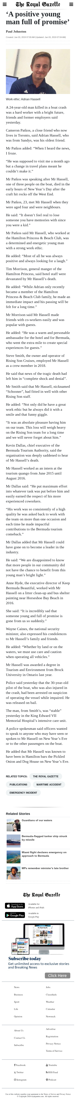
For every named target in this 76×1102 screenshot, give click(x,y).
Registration (52, 1036)
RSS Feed (53, 1072)
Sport (16, 1001)
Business (18, 994)
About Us (18, 1030)
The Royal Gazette (45, 776)
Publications (18, 784)
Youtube (52, 1065)
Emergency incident (23, 792)
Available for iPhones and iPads (36, 905)
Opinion (18, 1016)
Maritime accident (49, 784)
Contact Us (19, 1037)
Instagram (21, 1079)
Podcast (52, 1079)
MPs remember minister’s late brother (45, 868)
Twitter (19, 1072)
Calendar (50, 1009)
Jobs (48, 987)
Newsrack (51, 1016)
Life (16, 1009)
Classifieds (51, 994)
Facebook (20, 1065)
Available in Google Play (33, 915)
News (16, 987)
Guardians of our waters (37, 820)
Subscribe (19, 1045)
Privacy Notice (53, 1043)
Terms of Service (54, 1050)
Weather (50, 1001)
